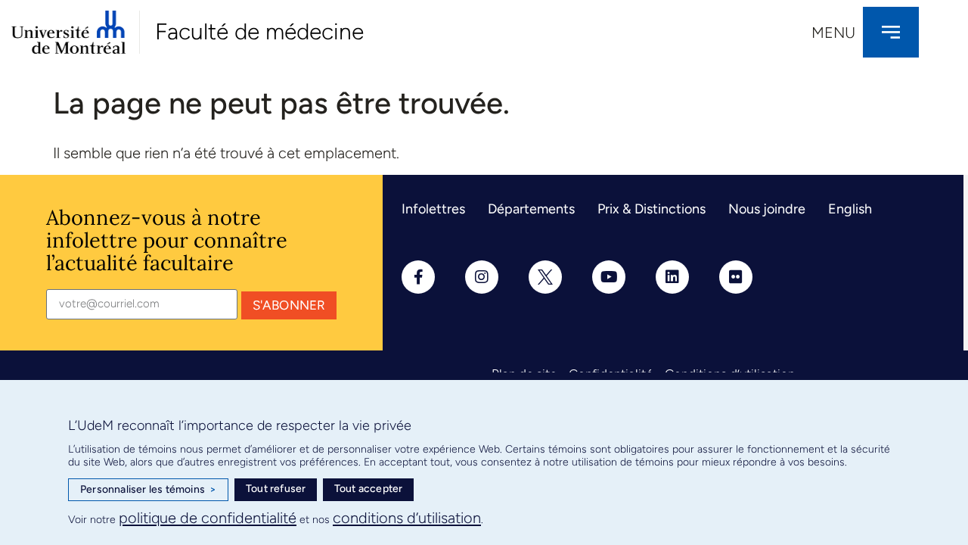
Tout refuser (276, 488)
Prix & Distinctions (651, 209)
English (850, 209)
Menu (833, 32)
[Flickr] (735, 277)
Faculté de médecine (259, 31)
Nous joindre (766, 209)
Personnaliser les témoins (148, 489)
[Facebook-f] (418, 277)
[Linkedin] (672, 277)
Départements (531, 209)
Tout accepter (368, 488)
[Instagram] (481, 277)
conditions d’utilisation (407, 518)
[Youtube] (608, 277)
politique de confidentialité (207, 518)
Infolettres (433, 209)
